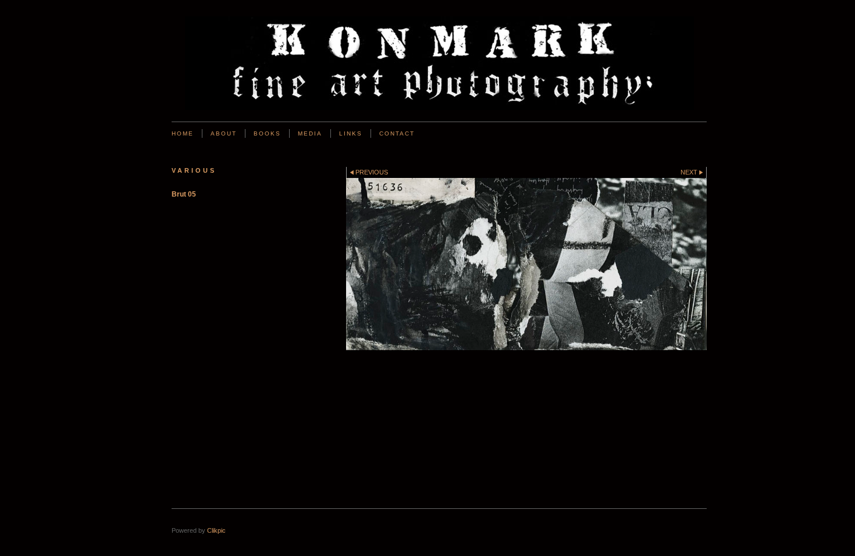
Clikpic (216, 530)
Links (350, 133)
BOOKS (267, 133)
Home (183, 133)
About (224, 133)
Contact (397, 133)
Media (310, 133)
